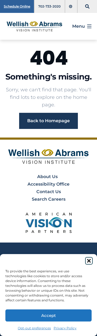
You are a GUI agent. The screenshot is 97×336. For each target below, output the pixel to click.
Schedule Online (17, 6)
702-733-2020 (49, 6)
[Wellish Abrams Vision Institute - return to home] (48, 156)
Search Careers (48, 199)
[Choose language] (71, 6)
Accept (48, 315)
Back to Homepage (48, 120)
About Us (47, 176)
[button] (89, 260)
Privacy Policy (65, 328)
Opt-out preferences (34, 328)
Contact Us (48, 191)
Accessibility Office (48, 184)
